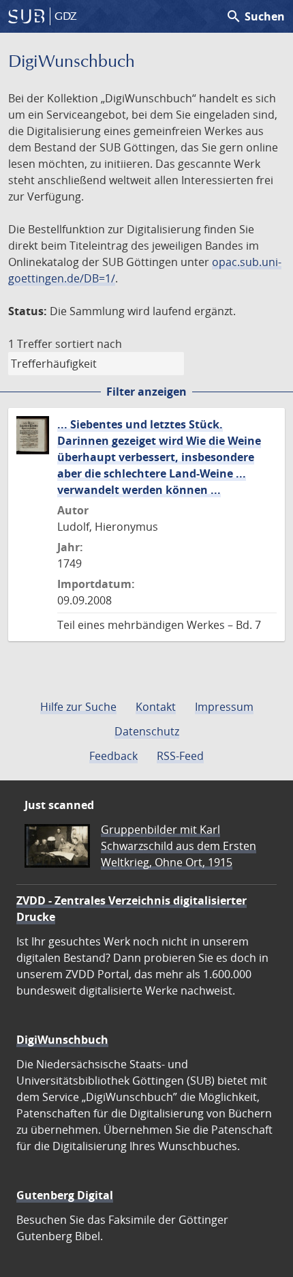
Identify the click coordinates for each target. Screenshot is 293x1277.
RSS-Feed (180, 755)
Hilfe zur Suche (78, 706)
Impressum (224, 706)
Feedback (113, 755)
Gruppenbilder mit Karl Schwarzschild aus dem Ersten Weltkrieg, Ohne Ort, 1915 (178, 846)
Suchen (255, 16)
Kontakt (156, 706)
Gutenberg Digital (64, 1195)
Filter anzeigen (146, 391)
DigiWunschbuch (62, 1039)
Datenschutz (146, 731)
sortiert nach (88, 343)
